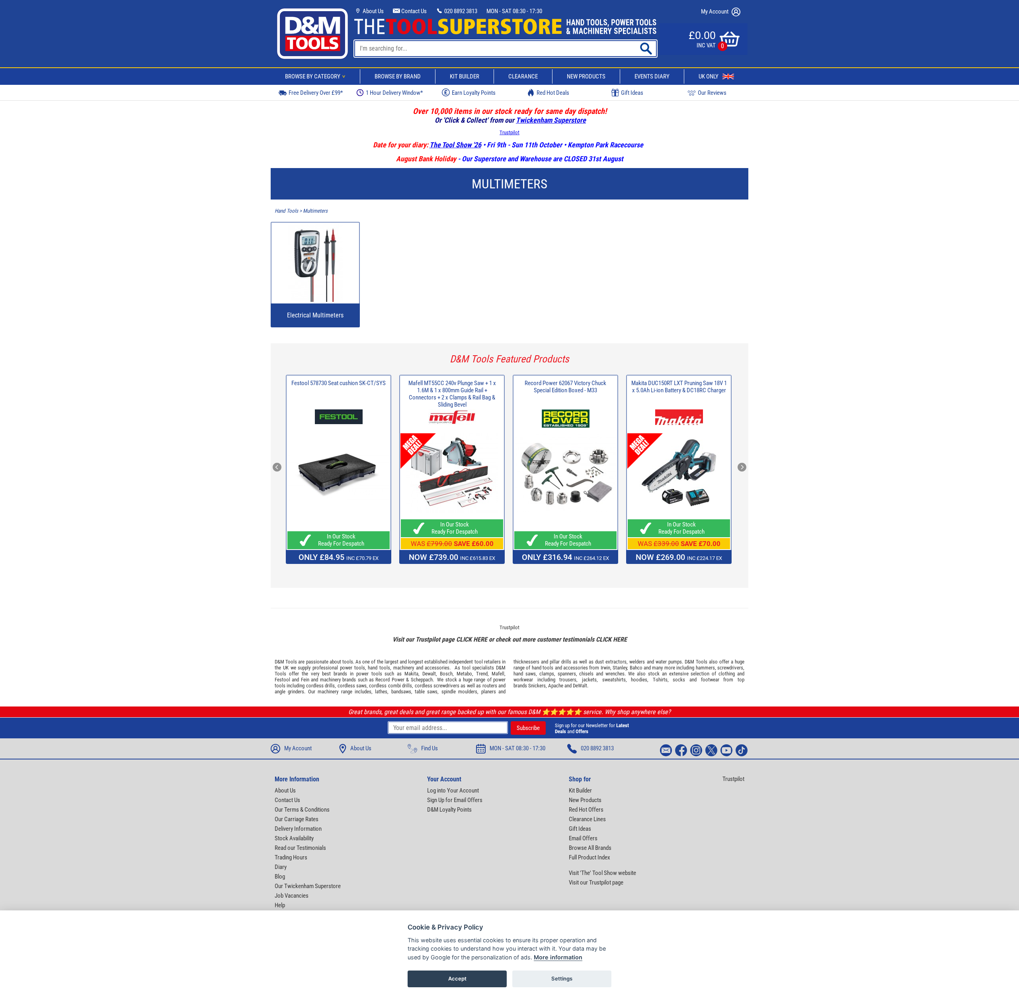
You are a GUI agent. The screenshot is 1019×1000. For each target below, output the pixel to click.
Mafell (498, 674)
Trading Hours (291, 857)
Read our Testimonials (300, 847)
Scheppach (422, 680)
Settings (561, 978)
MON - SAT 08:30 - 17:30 (514, 11)
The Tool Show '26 (455, 145)
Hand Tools (286, 211)
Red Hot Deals (553, 92)
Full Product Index (589, 857)
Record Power (389, 680)
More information (558, 957)
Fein (305, 680)
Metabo (464, 674)
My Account (715, 11)
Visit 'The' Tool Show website (602, 873)
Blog (280, 876)
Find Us (429, 748)
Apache (555, 686)
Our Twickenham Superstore (308, 886)
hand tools (379, 668)
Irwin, (606, 668)
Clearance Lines (587, 819)
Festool (282, 680)
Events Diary (652, 76)
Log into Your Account (453, 790)
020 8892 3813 (460, 11)
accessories (437, 668)
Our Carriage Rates (296, 819)
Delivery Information (298, 828)
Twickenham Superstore (551, 120)
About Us (372, 11)
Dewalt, (429, 674)
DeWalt (580, 686)
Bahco (636, 668)
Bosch (446, 674)
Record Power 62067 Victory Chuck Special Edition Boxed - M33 (565, 387)
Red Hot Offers (586, 809)
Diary (281, 867)
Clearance (523, 76)
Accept (457, 978)
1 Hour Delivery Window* (394, 92)
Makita (411, 674)
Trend (482, 674)
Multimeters (315, 211)
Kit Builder (464, 76)
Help (280, 905)
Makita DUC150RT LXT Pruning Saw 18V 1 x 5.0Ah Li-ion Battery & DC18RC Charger (679, 387)
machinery (403, 668)
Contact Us (413, 11)
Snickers (537, 686)
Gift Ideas (632, 92)
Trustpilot (509, 132)
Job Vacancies (291, 895)
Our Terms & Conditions (302, 809)
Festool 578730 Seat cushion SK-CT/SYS (338, 383)
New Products (586, 76)
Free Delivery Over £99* (316, 92)
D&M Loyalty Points (449, 809)
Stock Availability (294, 838)
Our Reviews (712, 92)
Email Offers (583, 838)
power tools (352, 668)
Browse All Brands (590, 847)
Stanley (620, 668)
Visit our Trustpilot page (596, 882)
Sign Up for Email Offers (454, 800)
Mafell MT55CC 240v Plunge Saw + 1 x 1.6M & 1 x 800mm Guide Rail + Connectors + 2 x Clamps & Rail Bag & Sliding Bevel (452, 394)
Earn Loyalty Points (474, 92)
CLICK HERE (471, 639)
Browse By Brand (398, 76)
